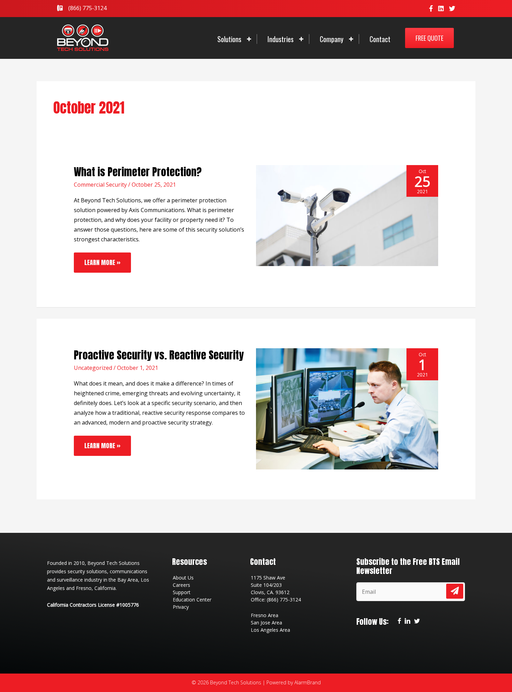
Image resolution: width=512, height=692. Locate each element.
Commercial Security (100, 184)
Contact (380, 39)
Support (182, 592)
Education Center (192, 599)
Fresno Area (264, 615)
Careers (181, 585)
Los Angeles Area (270, 630)
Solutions (229, 39)
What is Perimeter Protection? (138, 172)
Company (331, 39)
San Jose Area (266, 622)
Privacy (181, 607)
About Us (183, 577)
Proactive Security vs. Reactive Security (159, 355)
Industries (280, 39)
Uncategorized (93, 368)
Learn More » (102, 259)
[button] (429, 38)
